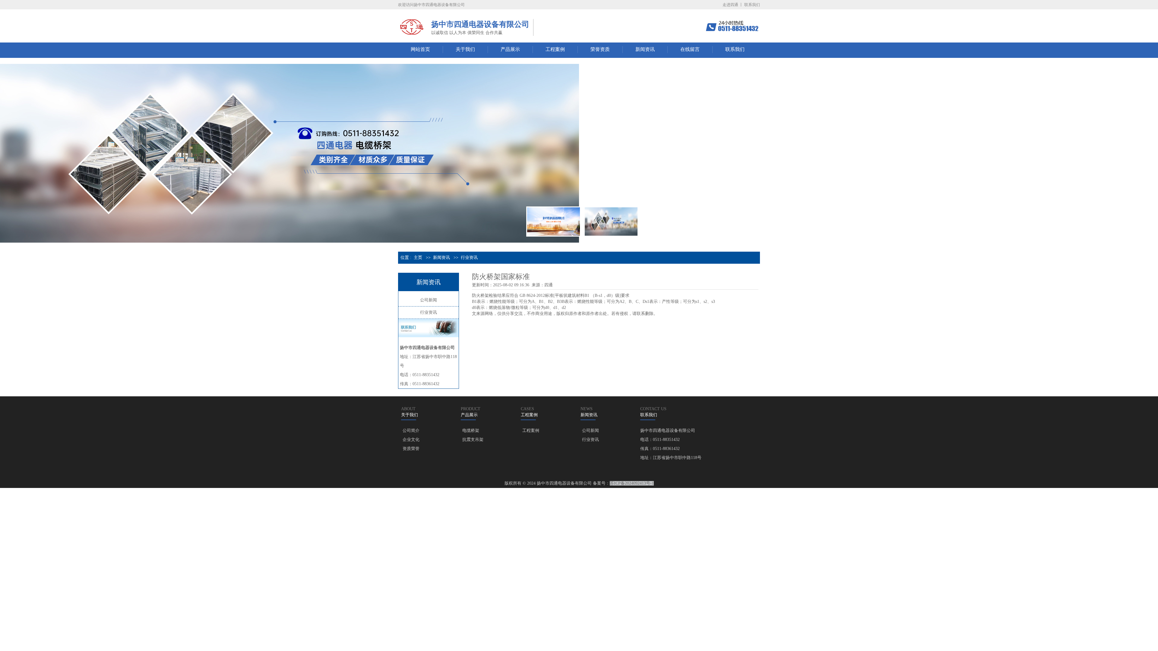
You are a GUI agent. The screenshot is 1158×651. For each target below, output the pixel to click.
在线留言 (690, 49)
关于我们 (465, 49)
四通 (548, 285)
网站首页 (420, 49)
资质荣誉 (411, 448)
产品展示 (510, 49)
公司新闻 (428, 300)
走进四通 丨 (733, 4)
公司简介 (411, 430)
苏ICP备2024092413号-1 (632, 483)
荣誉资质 (600, 49)
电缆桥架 (470, 430)
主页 (418, 257)
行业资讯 (469, 257)
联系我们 (752, 4)
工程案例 (555, 49)
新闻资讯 (645, 49)
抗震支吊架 (472, 439)
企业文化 (411, 439)
